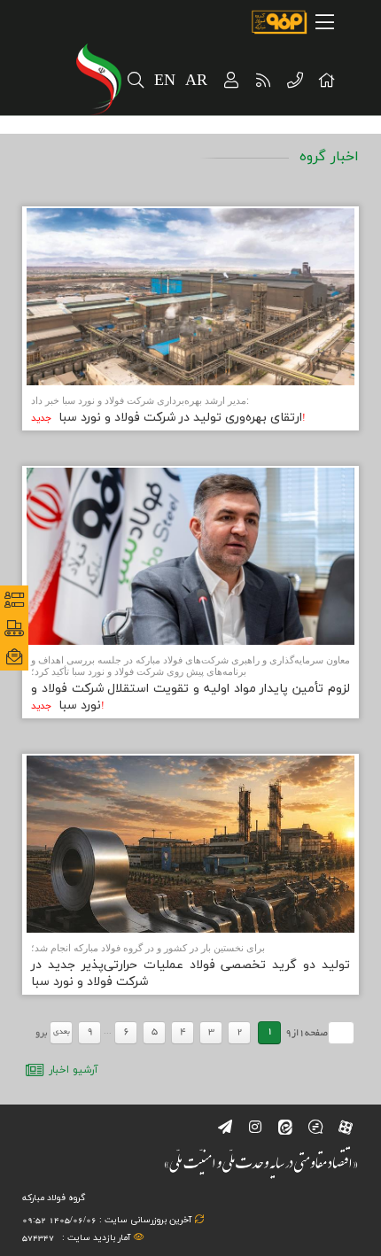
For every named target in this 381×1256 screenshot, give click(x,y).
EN (165, 81)
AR (197, 81)
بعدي (61, 1031)
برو (41, 1033)
